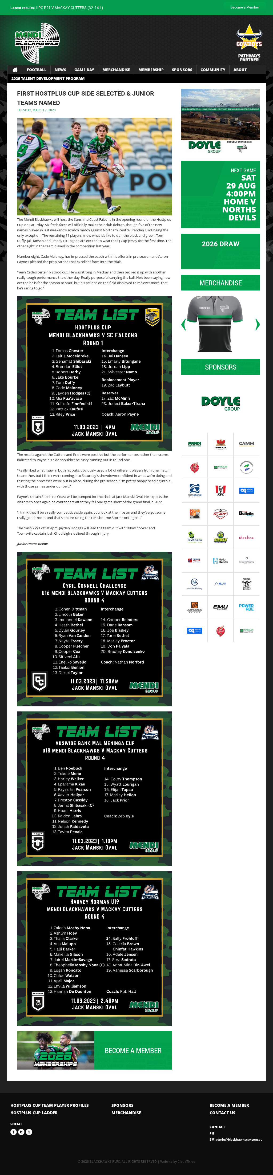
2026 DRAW (220, 244)
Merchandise (116, 69)
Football (36, 69)
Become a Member (244, 7)
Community (212, 69)
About (240, 69)
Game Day (84, 69)
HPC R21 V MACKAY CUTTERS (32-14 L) (56, 7)
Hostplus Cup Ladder (34, 1112)
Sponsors (182, 69)
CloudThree (186, 1161)
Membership (151, 69)
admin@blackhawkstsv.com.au (236, 1139)
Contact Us (222, 1112)
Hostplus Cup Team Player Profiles (49, 1105)
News (60, 69)
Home (15, 69)
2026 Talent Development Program (48, 78)
